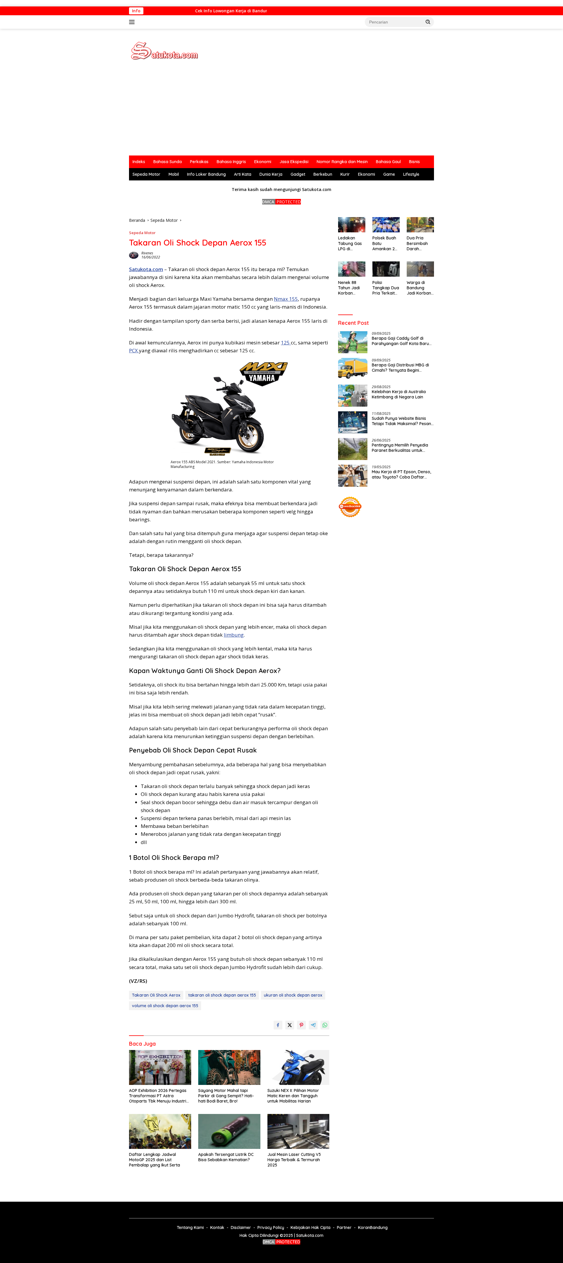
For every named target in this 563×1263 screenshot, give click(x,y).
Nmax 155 (286, 298)
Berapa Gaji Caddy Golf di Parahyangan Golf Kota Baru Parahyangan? (400, 340)
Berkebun (322, 174)
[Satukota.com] (164, 50)
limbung (234, 634)
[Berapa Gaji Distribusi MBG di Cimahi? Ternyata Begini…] (352, 369)
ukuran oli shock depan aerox (293, 995)
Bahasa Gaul (388, 161)
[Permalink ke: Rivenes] (133, 255)
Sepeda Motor (146, 174)
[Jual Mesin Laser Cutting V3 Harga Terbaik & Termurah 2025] (298, 1131)
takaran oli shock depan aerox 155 (222, 995)
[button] (428, 21)
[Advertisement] (281, 111)
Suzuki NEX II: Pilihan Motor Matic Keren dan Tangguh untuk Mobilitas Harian (293, 1096)
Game (389, 174)
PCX (134, 350)
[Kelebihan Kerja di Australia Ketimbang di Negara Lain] (352, 396)
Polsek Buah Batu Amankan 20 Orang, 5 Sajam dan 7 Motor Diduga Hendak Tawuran (385, 243)
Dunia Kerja (271, 174)
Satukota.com (146, 269)
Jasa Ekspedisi (293, 161)
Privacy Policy (270, 1227)
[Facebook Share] (278, 1025)
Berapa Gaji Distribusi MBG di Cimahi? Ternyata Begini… (400, 367)
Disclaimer (241, 1227)
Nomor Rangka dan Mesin (342, 161)
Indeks (139, 161)
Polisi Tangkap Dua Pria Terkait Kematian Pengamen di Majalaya (385, 288)
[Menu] (133, 22)
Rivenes (147, 253)
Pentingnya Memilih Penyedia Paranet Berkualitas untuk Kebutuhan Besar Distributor (400, 447)
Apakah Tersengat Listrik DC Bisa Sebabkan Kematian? (226, 1157)
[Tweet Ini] (289, 1025)
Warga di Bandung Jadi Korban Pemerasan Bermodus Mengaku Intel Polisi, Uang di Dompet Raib (420, 288)
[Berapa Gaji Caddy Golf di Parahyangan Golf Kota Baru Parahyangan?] (352, 342)
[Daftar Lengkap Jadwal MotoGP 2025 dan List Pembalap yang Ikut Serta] (160, 1131)
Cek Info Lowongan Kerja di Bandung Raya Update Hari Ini (246, 10)
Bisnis (414, 161)
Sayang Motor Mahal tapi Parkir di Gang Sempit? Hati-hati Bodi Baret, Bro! (226, 1096)
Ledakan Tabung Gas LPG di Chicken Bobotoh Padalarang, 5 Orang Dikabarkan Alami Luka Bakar (350, 243)
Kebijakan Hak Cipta (310, 1227)
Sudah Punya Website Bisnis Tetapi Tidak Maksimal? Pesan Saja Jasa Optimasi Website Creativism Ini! (401, 420)
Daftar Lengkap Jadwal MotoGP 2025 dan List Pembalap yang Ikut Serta (154, 1160)
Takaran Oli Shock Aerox (156, 995)
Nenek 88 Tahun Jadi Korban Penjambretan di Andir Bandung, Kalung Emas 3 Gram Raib (351, 288)
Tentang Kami (190, 1227)
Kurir (345, 174)
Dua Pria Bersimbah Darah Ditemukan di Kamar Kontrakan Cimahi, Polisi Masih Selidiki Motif (420, 243)
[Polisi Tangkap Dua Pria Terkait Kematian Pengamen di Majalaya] (386, 269)
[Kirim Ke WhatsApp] (324, 1025)
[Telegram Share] (313, 1025)
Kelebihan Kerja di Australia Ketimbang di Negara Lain (399, 394)
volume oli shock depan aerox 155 (165, 1005)
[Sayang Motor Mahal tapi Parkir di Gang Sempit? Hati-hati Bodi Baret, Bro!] (229, 1067)
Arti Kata (242, 174)
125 (286, 342)
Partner (344, 1227)
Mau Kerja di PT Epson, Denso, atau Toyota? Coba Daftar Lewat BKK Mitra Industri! (401, 474)
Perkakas (199, 161)
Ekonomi (262, 161)
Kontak (217, 1227)
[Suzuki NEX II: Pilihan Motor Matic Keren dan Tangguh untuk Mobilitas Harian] (298, 1067)
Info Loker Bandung (206, 174)
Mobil (174, 174)
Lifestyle (411, 174)
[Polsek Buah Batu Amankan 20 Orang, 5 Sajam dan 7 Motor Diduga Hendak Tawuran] (386, 224)
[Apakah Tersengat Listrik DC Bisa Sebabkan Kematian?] (229, 1131)
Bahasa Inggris (231, 161)
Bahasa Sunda (167, 161)
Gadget (298, 174)
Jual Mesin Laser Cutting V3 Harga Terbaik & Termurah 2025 (294, 1160)
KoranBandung (373, 1227)
